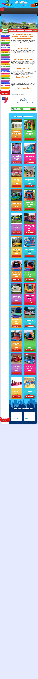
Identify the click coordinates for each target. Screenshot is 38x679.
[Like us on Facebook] (3, 98)
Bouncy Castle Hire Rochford (23, 103)
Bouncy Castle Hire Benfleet (16, 102)
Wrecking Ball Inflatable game (17, 250)
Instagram (25, 100)
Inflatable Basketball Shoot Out (30, 133)
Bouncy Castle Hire (5, 38)
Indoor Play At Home (5, 45)
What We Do (10, 12)
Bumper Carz (4, 40)
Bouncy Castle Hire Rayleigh (27, 102)
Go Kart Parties (4, 42)
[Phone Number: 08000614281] (21, 3)
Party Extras (4, 68)
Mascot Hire (4, 66)
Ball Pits (3, 78)
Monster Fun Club (5, 47)
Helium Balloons (4, 87)
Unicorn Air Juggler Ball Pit (16, 180)
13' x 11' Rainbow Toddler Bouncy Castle (30, 297)
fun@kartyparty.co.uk (24, 98)
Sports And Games (5, 64)
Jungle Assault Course (16, 226)
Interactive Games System (29, 180)
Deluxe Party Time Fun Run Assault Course (29, 226)
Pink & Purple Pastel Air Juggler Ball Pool (16, 156)
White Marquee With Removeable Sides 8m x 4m (16, 133)
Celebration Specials (5, 80)
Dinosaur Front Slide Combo (29, 203)
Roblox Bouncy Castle (16, 343)
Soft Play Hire (4, 49)
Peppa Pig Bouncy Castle (29, 250)
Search (35, 30)
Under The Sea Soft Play (29, 390)
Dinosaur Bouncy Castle (16, 320)
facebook (25, 99)
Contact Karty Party (26, 9)
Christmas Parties (5, 54)
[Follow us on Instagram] (5, 101)
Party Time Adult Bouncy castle (16, 273)
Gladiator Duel (29, 320)
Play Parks (3, 59)
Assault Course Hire (5, 52)
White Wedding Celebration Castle (16, 297)
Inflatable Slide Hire (5, 76)
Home (2, 9)
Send (33, 109)
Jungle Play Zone (16, 203)
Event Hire (3, 85)
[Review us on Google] (6, 98)
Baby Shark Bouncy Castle (29, 273)
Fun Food (3, 73)
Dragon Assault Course (16, 367)
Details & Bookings (16, 138)
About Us (19, 9)
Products (6, 9)
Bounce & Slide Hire (5, 35)
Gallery (29, 12)
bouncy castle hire (32, 62)
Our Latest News (13, 9)
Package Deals (4, 61)
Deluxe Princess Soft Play (16, 390)
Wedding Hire (4, 71)
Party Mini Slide (30, 156)
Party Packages (34, 9)
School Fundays (4, 83)
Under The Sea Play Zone (29, 367)
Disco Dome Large (29, 344)
